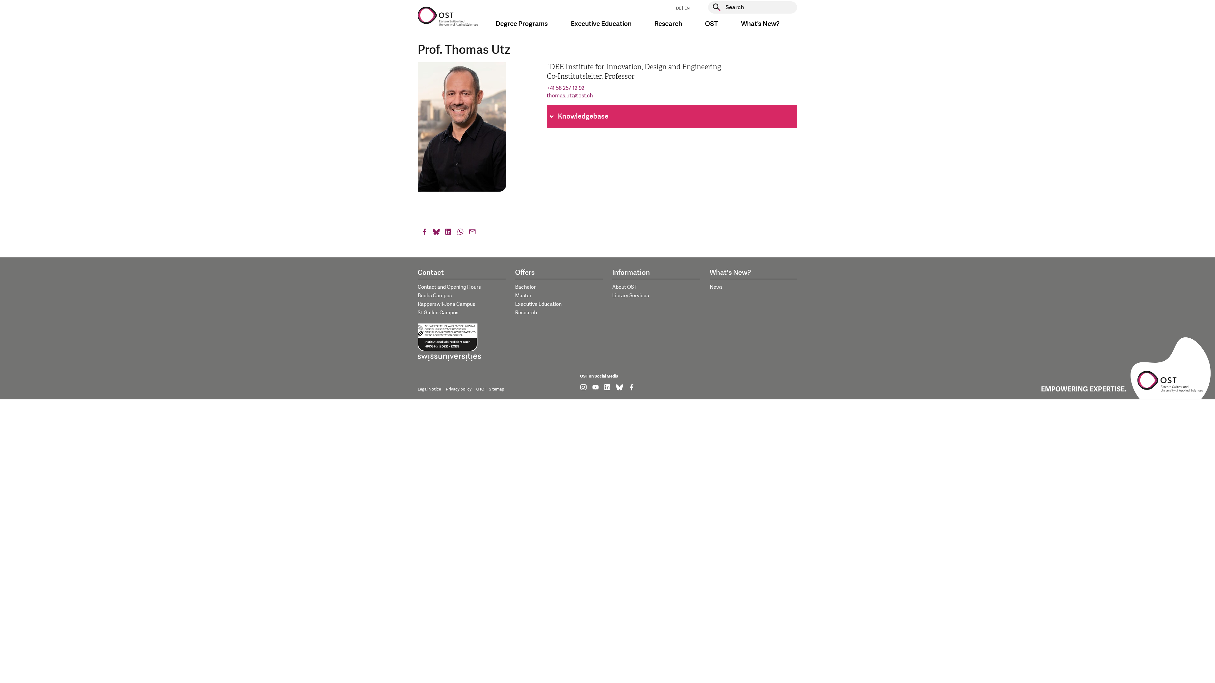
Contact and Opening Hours (449, 287)
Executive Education (538, 304)
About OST (624, 287)
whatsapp (460, 233)
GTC (480, 389)
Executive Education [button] (601, 23)
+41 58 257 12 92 (565, 88)
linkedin (448, 233)
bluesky (436, 233)
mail (472, 233)
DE (678, 8)
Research (526, 312)
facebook (424, 233)
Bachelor (525, 287)
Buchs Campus (435, 295)
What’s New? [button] (760, 23)
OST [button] (711, 23)
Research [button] (668, 23)
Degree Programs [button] (521, 23)
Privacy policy (458, 389)
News (716, 287)
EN (687, 8)
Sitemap (496, 389)
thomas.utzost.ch (570, 95)
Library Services (630, 295)
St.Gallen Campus (438, 312)
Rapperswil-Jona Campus (446, 304)
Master (523, 295)
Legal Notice (429, 389)
